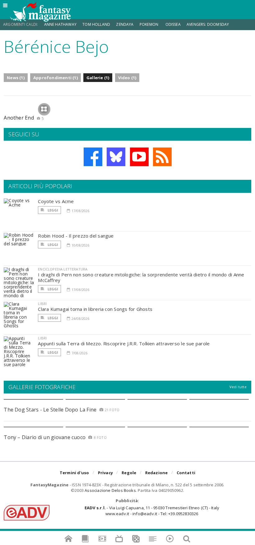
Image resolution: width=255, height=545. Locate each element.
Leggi (52, 210)
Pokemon (149, 24)
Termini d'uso (74, 472)
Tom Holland (96, 24)
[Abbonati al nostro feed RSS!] (162, 156)
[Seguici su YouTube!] (139, 156)
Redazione (156, 472)
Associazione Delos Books (110, 490)
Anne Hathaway (60, 24)
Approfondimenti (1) (55, 77)
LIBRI (42, 303)
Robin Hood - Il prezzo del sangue (76, 236)
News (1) (16, 77)
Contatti (186, 472)
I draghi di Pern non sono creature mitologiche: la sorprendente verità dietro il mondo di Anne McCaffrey (141, 277)
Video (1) (127, 77)
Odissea (173, 24)
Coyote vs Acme (56, 201)
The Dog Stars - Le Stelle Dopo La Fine (50, 409)
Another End (24, 117)
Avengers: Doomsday (208, 24)
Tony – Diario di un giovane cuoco (45, 437)
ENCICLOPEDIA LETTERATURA (62, 269)
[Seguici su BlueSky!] (116, 156)
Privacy (105, 472)
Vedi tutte (238, 386)
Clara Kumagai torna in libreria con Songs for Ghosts (95, 309)
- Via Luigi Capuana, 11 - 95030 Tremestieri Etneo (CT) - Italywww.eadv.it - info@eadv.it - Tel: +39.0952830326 (152, 510)
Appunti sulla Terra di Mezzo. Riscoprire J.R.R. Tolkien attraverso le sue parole (124, 343)
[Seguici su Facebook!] (93, 156)
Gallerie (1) (97, 77)
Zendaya (124, 24)
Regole (129, 472)
